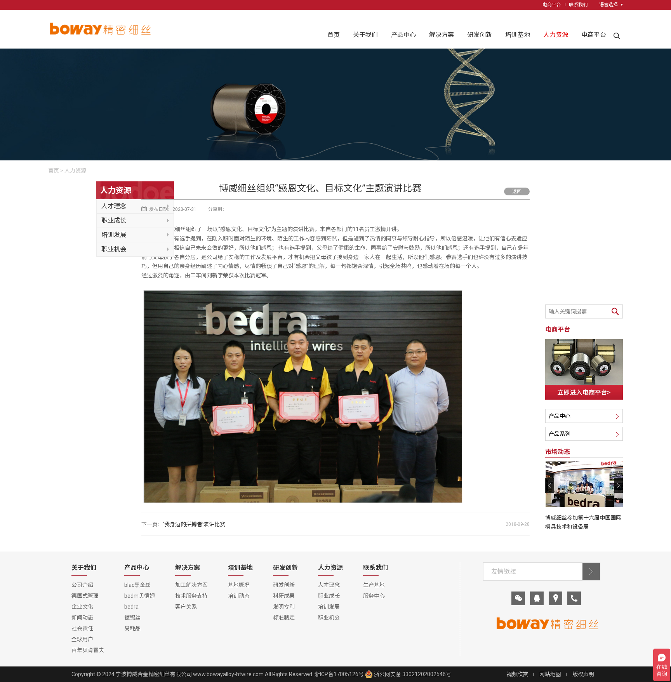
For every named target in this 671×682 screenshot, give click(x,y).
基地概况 (239, 585)
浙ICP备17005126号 (339, 674)
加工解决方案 (191, 585)
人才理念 (113, 206)
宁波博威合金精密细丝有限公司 (154, 674)
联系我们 (578, 4)
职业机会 (113, 249)
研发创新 (479, 34)
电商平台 (551, 4)
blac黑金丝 (137, 585)
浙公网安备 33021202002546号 (412, 674)
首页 (333, 34)
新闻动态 (82, 617)
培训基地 (517, 34)
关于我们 (365, 34)
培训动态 (239, 596)
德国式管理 (85, 596)
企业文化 (82, 607)
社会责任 (82, 628)
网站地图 (550, 674)
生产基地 (374, 585)
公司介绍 (82, 585)
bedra (131, 607)
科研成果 (284, 596)
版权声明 (583, 674)
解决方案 (441, 34)
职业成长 (113, 220)
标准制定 (284, 617)
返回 (517, 191)
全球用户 (82, 639)
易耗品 (132, 628)
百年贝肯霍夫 (87, 650)
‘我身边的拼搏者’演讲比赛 (194, 524)
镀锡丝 (132, 617)
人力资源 (555, 34)
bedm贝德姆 (139, 596)
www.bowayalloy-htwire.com (228, 674)
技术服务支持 (191, 596)
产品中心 (403, 34)
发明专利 (284, 607)
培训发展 (113, 234)
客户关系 (186, 607)
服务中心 (374, 596)
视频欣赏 (517, 674)
